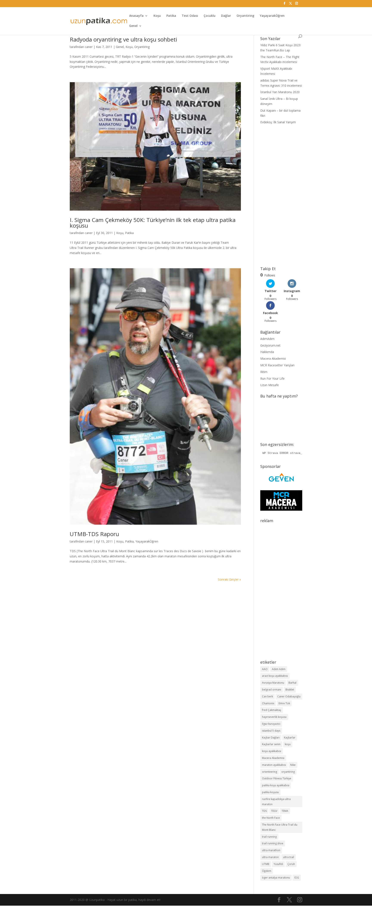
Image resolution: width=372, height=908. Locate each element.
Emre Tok (284, 703)
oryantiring (288, 772)
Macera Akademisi (273, 358)
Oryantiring (245, 16)
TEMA (285, 811)
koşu (288, 744)
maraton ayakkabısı (274, 765)
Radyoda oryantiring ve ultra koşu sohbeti (123, 39)
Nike (293, 765)
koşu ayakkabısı (271, 751)
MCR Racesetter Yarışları (277, 365)
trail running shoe (272, 843)
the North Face (271, 818)
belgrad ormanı (271, 689)
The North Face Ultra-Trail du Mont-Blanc (279, 827)
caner (89, 47)
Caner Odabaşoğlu (289, 696)
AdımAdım (267, 339)
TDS (264, 811)
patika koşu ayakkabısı (275, 785)
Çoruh (291, 864)
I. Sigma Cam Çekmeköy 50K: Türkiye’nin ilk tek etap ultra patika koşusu (153, 222)
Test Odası (190, 16)
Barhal (292, 682)
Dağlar (226, 16)
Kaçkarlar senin (271, 744)
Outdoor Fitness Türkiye (276, 778)
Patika (171, 16)
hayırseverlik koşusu (274, 717)
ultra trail (288, 857)
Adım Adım (278, 669)
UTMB (265, 864)
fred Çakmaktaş (271, 710)
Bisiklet (289, 689)
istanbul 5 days (271, 730)
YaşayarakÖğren (272, 16)
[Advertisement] (281, 195)
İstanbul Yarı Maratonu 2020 (280, 92)
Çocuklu (209, 16)
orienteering (269, 772)
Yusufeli (278, 864)
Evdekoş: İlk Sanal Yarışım (278, 122)
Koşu (157, 16)
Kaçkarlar (289, 737)
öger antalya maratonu (276, 877)
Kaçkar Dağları (271, 737)
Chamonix (268, 703)
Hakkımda (267, 352)
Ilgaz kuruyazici (271, 724)
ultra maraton (270, 857)
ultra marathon (271, 850)
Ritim (263, 372)
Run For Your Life (272, 378)
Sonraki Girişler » (229, 579)
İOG (296, 877)
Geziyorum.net (270, 345)
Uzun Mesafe (269, 385)
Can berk (267, 696)
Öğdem (266, 871)
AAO (265, 669)
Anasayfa (136, 16)
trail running (269, 837)
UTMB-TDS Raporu (94, 534)
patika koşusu (270, 792)
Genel (133, 26)
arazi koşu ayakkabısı (275, 676)
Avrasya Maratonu (273, 682)
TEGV (274, 811)
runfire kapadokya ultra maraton (276, 801)
